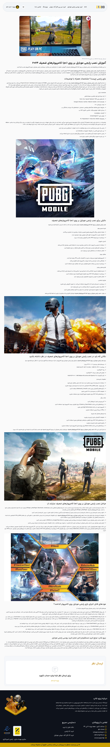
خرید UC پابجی (69, 731)
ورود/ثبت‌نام (55, 681)
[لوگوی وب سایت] (100, 7)
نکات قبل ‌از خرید (68, 727)
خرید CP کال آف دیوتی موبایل (64, 735)
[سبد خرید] (23, 7)
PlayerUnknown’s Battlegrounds (29, 83)
